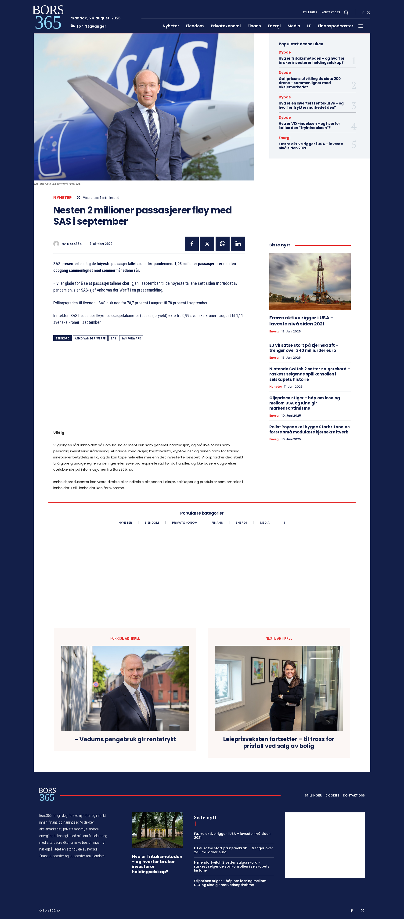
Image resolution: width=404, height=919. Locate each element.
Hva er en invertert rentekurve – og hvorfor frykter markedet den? (311, 105)
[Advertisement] (149, 389)
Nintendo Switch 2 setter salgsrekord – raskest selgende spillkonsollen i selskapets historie (309, 374)
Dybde (285, 52)
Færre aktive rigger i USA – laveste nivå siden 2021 (311, 146)
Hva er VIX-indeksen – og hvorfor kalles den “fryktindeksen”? (309, 125)
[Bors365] (57, 244)
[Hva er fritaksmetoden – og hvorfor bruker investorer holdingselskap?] (157, 830)
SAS (113, 338)
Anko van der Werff (90, 338)
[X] (368, 12)
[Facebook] (363, 12)
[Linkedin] (238, 244)
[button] (346, 12)
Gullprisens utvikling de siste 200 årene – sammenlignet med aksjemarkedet (310, 83)
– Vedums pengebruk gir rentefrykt (125, 739)
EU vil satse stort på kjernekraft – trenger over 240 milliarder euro (303, 347)
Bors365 (74, 244)
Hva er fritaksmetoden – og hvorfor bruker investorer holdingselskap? (312, 60)
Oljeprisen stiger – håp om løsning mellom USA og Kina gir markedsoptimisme (304, 403)
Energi (284, 138)
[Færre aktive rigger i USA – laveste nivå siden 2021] (310, 281)
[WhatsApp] (223, 244)
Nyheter (62, 198)
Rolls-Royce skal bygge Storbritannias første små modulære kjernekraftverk (309, 429)
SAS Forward (131, 338)
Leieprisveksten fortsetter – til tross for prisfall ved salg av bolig (278, 743)
